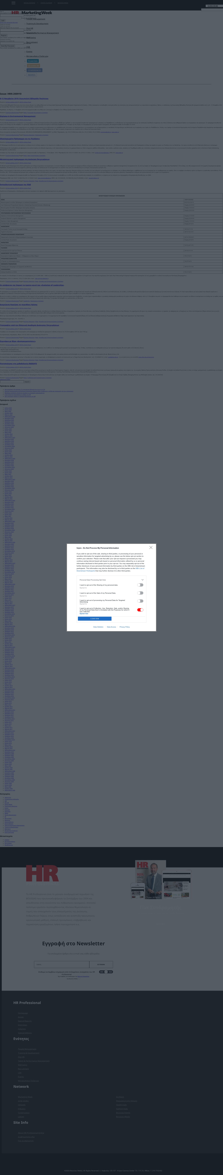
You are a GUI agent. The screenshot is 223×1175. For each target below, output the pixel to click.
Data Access (111, 627)
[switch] (140, 585)
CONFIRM (94, 619)
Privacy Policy (125, 627)
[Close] (151, 548)
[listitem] (111, 580)
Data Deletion (98, 627)
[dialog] (111, 587)
